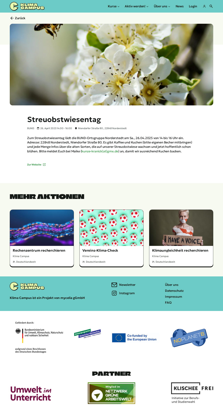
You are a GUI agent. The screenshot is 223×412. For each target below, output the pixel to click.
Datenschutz (174, 291)
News (180, 6)
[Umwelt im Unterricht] (31, 393)
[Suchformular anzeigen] (211, 6)
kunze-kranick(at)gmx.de (100, 151)
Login (193, 6)
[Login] (204, 6)
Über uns (171, 285)
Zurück (20, 18)
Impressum (173, 297)
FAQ (168, 302)
